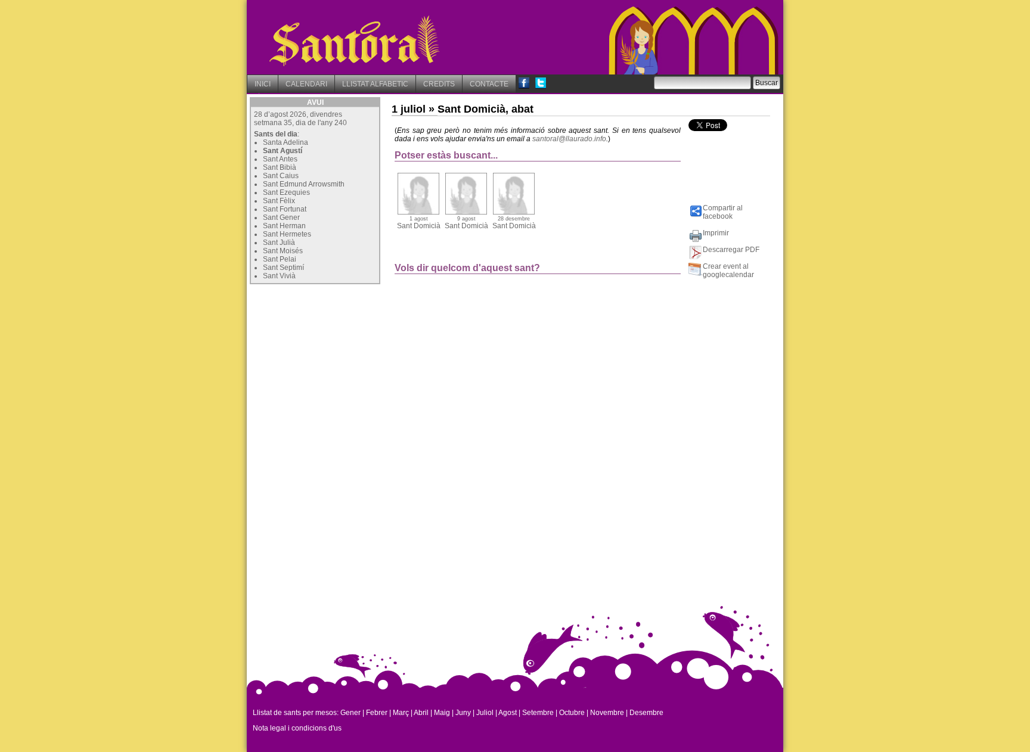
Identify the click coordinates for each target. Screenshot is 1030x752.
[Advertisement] (339, 361)
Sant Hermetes (287, 234)
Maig (442, 713)
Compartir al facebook (723, 212)
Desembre (646, 713)
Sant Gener (281, 217)
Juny (463, 713)
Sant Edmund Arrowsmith (304, 184)
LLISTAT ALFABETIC (375, 84)
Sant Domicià (418, 223)
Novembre (607, 713)
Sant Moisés (283, 251)
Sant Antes (280, 159)
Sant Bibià (279, 167)
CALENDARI (306, 84)
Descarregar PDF (731, 250)
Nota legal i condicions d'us (297, 728)
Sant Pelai (279, 259)
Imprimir (716, 233)
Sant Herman (284, 226)
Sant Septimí (283, 267)
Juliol (485, 713)
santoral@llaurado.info (569, 139)
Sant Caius (281, 176)
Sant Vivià (279, 276)
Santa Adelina (285, 142)
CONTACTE (489, 84)
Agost (507, 713)
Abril (421, 713)
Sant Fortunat (284, 209)
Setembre (538, 713)
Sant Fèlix (279, 201)
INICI (263, 84)
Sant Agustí (282, 151)
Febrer (376, 713)
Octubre (572, 713)
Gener (350, 713)
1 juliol (409, 109)
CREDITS (439, 84)
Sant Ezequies (286, 192)
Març (401, 713)
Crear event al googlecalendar (728, 270)
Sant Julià (279, 242)
